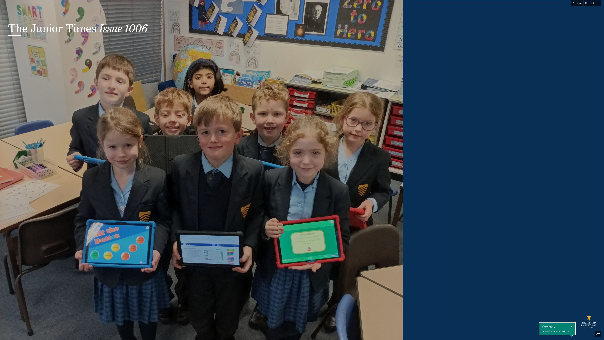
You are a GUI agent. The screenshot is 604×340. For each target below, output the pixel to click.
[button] (577, 3)
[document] (302, 170)
